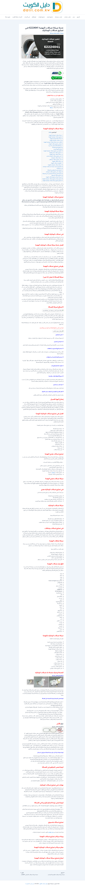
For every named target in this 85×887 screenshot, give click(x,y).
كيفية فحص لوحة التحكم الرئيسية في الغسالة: (52, 174)
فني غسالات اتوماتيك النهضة (56, 140)
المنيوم (78, 17)
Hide (50, 132)
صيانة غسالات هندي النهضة (56, 154)
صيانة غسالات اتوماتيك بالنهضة (55, 165)
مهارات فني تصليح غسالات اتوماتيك (54, 172)
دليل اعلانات (51, 832)
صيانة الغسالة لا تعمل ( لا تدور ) (55, 146)
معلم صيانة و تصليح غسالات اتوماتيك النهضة (52, 179)
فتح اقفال (34, 17)
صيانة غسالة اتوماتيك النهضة (56, 139)
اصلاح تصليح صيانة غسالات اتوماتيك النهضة (53, 180)
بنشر (74, 17)
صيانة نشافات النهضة (57, 161)
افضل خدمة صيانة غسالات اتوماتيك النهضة (53, 142)
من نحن (32, 884)
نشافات (53, 472)
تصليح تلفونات (41, 17)
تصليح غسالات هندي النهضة (56, 153)
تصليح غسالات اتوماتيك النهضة (56, 137)
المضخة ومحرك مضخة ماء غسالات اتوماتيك (53, 167)
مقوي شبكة (7, 17)
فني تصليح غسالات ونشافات (56, 160)
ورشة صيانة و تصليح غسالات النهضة (54, 177)
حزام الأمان (60, 168)
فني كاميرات (27, 17)
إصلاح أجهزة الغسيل (58, 149)
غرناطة (51, 107)
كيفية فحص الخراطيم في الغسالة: (55, 170)
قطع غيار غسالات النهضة (57, 163)
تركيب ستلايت (67, 17)
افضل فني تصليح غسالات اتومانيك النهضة (53, 151)
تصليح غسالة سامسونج (57, 175)
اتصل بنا (27, 884)
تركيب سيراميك (58, 17)
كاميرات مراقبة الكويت (17, 17)
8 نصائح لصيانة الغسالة (57, 147)
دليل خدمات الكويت (43, 884)
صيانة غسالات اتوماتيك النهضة (56, 135)
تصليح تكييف (50, 17)
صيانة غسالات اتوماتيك (57, 158)
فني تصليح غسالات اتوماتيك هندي (55, 156)
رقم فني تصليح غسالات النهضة (56, 144)
